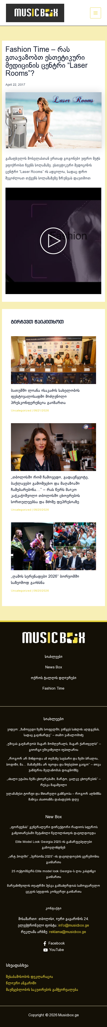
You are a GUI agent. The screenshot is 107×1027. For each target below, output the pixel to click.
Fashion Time (53, 688)
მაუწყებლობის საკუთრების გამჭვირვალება (42, 990)
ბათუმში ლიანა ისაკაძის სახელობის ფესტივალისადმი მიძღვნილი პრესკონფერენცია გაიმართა (45, 397)
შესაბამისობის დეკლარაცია (30, 977)
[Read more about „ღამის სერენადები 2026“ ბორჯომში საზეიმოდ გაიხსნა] (53, 546)
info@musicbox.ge (73, 925)
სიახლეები (53, 657)
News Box (53, 667)
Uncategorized (21, 410)
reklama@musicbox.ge (67, 932)
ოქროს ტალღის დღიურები (53, 678)
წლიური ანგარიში (21, 983)
